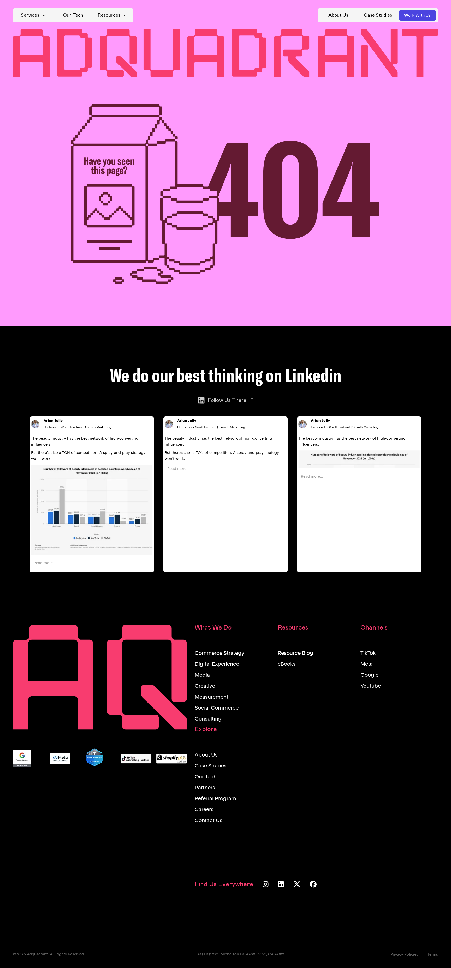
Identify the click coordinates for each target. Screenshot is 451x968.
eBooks (287, 664)
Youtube (370, 686)
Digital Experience (217, 664)
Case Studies (211, 766)
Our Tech (206, 777)
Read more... (45, 563)
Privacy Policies (404, 955)
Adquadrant (37, 954)
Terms (433, 955)
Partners (205, 788)
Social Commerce (217, 708)
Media (202, 675)
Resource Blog (295, 653)
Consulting (208, 719)
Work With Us (417, 15)
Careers (204, 810)
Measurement (211, 697)
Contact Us (208, 821)
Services (30, 15)
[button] (33, 15)
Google (369, 675)
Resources (109, 15)
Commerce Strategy (219, 653)
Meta (366, 664)
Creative (205, 686)
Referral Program (215, 799)
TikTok (368, 653)
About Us (206, 755)
